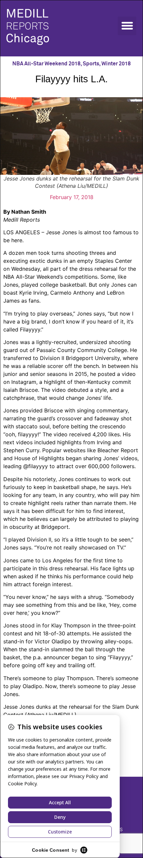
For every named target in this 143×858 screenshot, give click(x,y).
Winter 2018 (116, 63)
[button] (127, 26)
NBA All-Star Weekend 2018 (46, 63)
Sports (91, 63)
